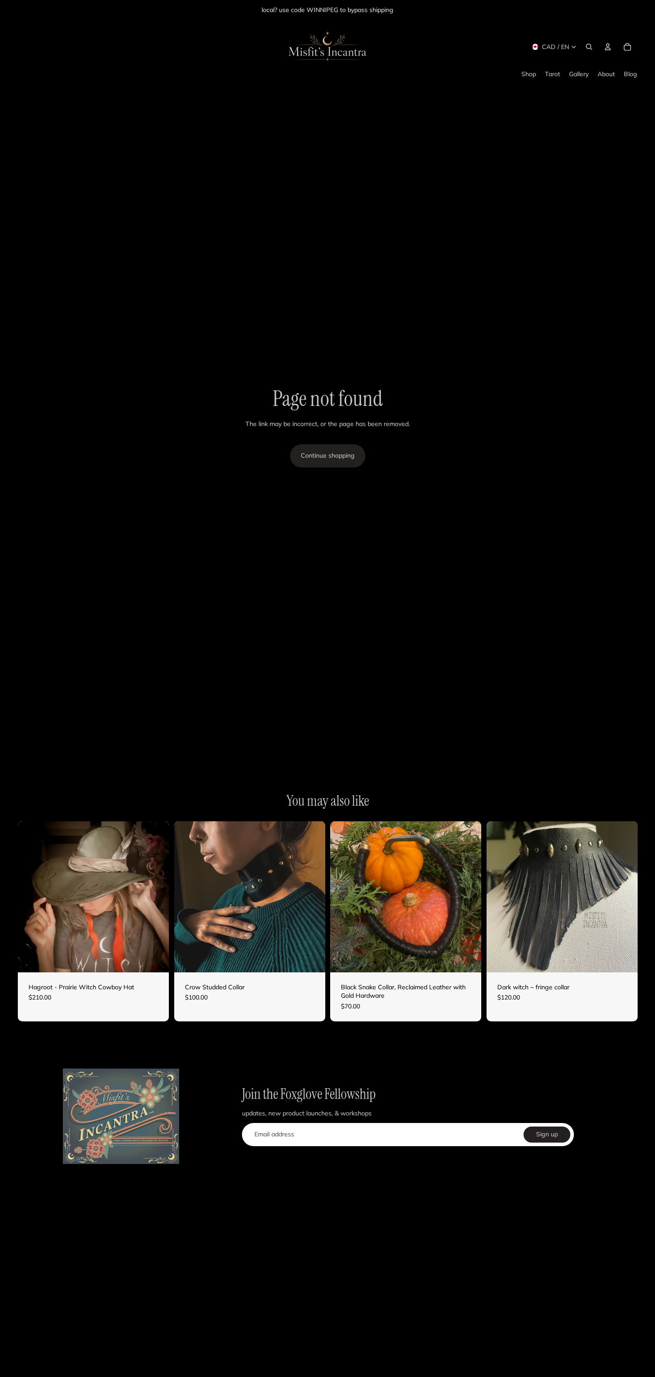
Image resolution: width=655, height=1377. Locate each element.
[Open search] (589, 47)
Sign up (547, 1134)
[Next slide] (155, 896)
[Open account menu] (608, 47)
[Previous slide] (31, 896)
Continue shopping (328, 455)
